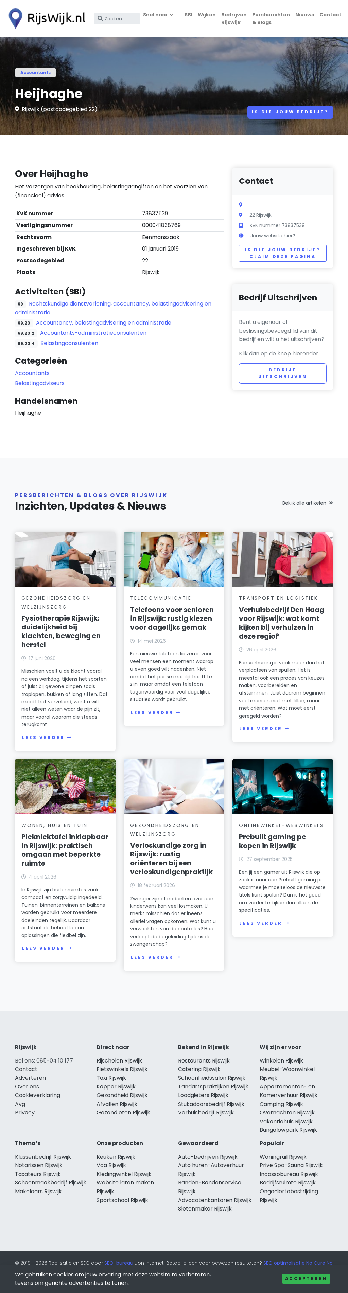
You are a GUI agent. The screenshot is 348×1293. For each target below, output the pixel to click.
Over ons (27, 1086)
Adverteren (30, 1078)
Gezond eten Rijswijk (123, 1112)
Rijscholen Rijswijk (119, 1061)
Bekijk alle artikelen (304, 503)
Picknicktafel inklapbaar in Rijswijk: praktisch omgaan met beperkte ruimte (64, 850)
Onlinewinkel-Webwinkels (281, 825)
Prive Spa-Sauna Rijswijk (291, 1165)
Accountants (35, 72)
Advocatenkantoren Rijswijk (214, 1200)
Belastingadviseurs (40, 383)
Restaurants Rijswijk (204, 1061)
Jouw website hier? (272, 235)
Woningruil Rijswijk (283, 1157)
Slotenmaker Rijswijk (205, 1209)
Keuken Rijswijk (116, 1157)
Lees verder (43, 737)
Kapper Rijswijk (116, 1086)
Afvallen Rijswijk (117, 1104)
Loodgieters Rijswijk (203, 1095)
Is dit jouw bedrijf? (290, 112)
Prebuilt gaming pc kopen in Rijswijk (272, 841)
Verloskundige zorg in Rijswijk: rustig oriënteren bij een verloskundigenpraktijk (171, 858)
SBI (188, 14)
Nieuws (304, 14)
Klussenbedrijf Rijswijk (43, 1157)
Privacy (25, 1112)
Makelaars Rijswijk (38, 1191)
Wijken (207, 14)
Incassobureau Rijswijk (289, 1174)
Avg (20, 1104)
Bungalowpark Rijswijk (288, 1130)
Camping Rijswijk (281, 1104)
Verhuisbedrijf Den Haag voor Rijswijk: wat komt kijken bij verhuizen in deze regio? (281, 623)
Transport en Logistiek (278, 598)
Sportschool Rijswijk (122, 1200)
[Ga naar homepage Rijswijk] (45, 18)
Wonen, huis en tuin (54, 825)
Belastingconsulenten (69, 343)
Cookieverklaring (37, 1095)
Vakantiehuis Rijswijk (286, 1121)
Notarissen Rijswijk (39, 1165)
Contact (330, 14)
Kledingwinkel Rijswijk (124, 1174)
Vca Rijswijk (111, 1165)
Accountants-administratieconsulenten (93, 333)
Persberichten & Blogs (271, 18)
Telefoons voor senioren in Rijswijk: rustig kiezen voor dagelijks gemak (172, 618)
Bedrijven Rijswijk (234, 18)
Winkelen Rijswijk (281, 1061)
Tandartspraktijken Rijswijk (213, 1086)
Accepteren (306, 1278)
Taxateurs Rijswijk (38, 1174)
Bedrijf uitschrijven (282, 373)
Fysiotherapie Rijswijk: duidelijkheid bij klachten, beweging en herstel (61, 631)
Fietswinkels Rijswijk (122, 1069)
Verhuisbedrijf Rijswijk (206, 1112)
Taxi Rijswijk (111, 1078)
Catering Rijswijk (199, 1069)
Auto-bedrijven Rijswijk (208, 1157)
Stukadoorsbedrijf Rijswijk (211, 1104)
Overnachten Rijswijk (287, 1112)
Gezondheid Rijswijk (122, 1095)
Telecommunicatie (161, 598)
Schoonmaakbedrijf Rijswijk (50, 1182)
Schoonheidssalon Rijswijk (211, 1078)
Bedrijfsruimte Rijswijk (288, 1182)
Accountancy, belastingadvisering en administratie (103, 323)
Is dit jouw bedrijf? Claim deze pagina (282, 253)
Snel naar (155, 14)
